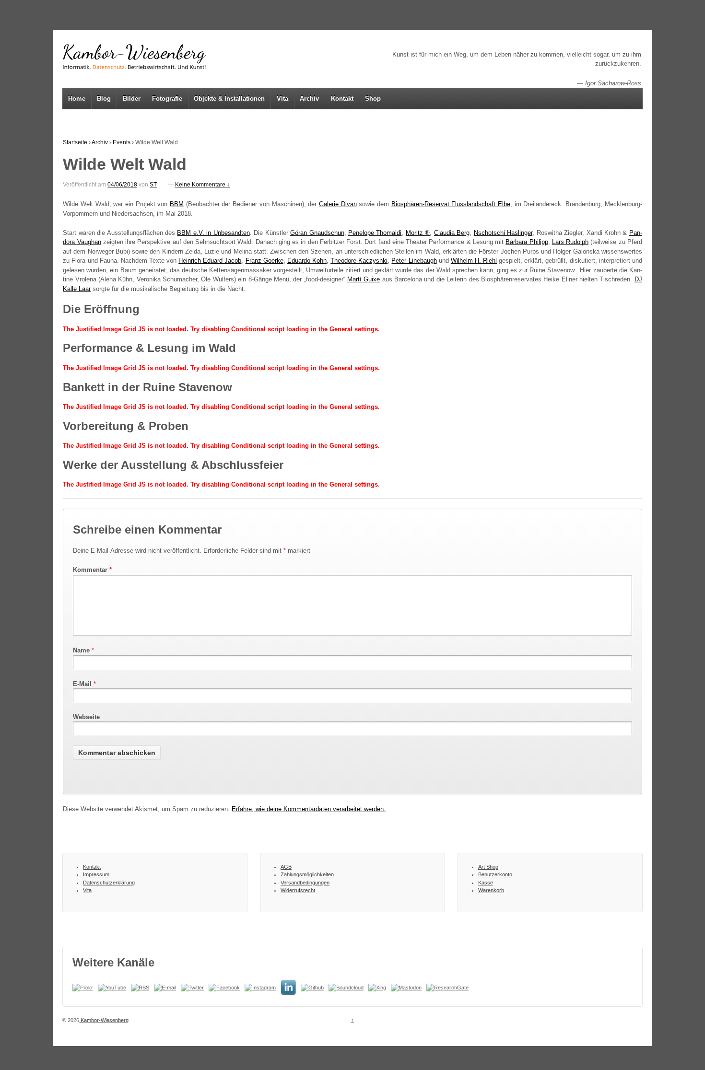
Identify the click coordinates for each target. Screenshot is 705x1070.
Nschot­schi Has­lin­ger (503, 232)
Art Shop (488, 867)
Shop (373, 98)
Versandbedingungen (305, 882)
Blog (104, 98)
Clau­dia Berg (452, 232)
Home (76, 98)
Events (121, 142)
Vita (282, 98)
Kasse (485, 882)
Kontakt (342, 98)
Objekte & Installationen (229, 98)
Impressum (96, 874)
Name (81, 650)
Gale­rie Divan (338, 204)
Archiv (309, 98)
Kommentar (92, 569)
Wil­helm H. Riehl (474, 260)
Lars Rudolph (570, 241)
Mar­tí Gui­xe (363, 279)
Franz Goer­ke (264, 260)
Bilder (132, 98)
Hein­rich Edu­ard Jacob (209, 260)
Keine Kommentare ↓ (202, 184)
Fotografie (167, 98)
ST (153, 184)
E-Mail (82, 683)
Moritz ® (418, 232)
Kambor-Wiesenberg (104, 1020)
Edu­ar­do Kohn (307, 260)
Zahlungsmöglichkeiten (307, 874)
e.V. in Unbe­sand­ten (213, 232)
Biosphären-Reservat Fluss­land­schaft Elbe (450, 204)
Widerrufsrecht (298, 890)
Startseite (75, 142)
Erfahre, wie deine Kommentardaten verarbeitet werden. (309, 809)
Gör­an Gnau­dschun (317, 232)
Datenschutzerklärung (109, 882)
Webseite (86, 717)
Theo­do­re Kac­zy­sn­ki (359, 260)
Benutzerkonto (495, 874)
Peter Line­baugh (413, 260)
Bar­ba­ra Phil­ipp (526, 241)
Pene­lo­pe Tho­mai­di (374, 232)
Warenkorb (491, 890)
